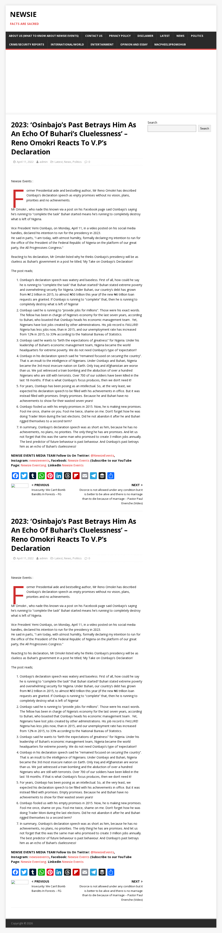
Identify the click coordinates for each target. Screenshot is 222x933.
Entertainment (102, 44)
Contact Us (93, 36)
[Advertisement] (111, 82)
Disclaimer (145, 36)
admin (43, 162)
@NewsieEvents (102, 455)
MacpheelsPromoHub (170, 44)
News (180, 36)
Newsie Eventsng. (34, 465)
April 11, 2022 (25, 162)
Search (152, 122)
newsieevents (39, 460)
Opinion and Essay (134, 44)
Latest (165, 36)
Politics (197, 36)
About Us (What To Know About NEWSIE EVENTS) (43, 36)
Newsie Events (79, 460)
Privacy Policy (120, 36)
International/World (67, 44)
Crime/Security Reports (26, 44)
